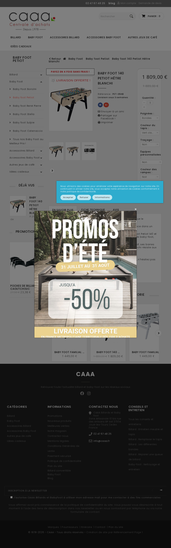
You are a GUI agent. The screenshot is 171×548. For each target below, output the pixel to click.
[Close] (135, 209)
